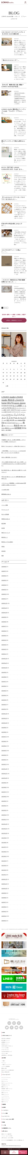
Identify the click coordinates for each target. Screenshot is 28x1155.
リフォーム (11, 417)
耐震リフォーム (4, 1086)
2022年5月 (4, 801)
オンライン (19, 408)
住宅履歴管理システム (6, 1128)
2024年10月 (4, 667)
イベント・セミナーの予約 (6, 1135)
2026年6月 (4, 575)
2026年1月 (4, 598)
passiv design (20, 403)
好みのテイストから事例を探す (7, 1070)
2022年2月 (4, 815)
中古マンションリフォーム (6, 1083)
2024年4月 (4, 695)
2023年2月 (4, 759)
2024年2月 (4, 704)
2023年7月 (4, 736)
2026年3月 (4, 589)
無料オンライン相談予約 (6, 1134)
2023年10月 (4, 723)
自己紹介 (3, 551)
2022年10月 (4, 778)
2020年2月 (4, 920)
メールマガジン (5, 1110)
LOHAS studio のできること (7, 1045)
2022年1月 (4, 819)
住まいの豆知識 (5, 514)
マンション (3, 1062)
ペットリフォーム (5, 1096)
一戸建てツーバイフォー (6, 1064)
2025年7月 (4, 626)
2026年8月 (4, 566)
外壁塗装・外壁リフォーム (6, 1088)
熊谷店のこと (4, 537)
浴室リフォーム (4, 1092)
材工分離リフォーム (5, 1040)
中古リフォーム (4, 1081)
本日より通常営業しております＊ (9, 457)
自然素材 (18, 428)
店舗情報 (4, 1104)
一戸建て (3, 1060)
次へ (7, 307)
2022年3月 (4, 810)
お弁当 (23, 405)
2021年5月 (4, 856)
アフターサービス (5, 1049)
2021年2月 (4, 870)
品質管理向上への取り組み (6, 1055)
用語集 (3, 1122)
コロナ (8, 410)
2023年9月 (4, 727)
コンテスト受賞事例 (5, 1066)
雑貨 (7, 430)
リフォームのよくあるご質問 (8, 1119)
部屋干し (3, 430)
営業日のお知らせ (5, 519)
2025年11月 (4, 608)
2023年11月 (4, 718)
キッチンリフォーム (5, 1090)
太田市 (15, 420)
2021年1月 (4, 874)
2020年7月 (4, 902)
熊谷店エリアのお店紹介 (7, 542)
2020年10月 (4, 888)
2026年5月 (4, 580)
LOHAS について (4, 1044)
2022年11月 (4, 773)
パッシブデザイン (7, 415)
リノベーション (4, 1079)
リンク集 (4, 1125)
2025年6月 (4, 631)
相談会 (7, 428)
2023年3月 (4, 755)
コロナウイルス (16, 410)
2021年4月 (4, 861)
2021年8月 (4, 842)
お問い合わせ (5, 1131)
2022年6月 (4, 796)
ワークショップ (5, 509)
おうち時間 (17, 406)
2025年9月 (4, 617)
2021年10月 (4, 833)
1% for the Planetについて (6, 1051)
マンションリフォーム (5, 1077)
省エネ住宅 (11, 428)
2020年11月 (4, 884)
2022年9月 (4, 782)
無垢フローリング (5, 532)
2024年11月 (4, 663)
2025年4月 (4, 640)
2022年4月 (4, 805)
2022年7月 (4, 792)
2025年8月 (4, 621)
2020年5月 (4, 907)
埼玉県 (12, 420)
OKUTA (10, 403)
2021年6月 (4, 851)
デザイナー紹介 (4, 1053)
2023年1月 (4, 764)
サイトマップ (3, 1140)
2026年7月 (4, 571)
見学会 (24, 428)
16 (24, 372)
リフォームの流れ (5, 1047)
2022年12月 (4, 769)
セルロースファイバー (13, 412)
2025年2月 (4, 649)
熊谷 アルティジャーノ (9, 425)
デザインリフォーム (5, 1098)
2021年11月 (4, 828)
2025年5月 (4, 635)
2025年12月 (4, 603)
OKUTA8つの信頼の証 (5, 1038)
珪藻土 (21, 425)
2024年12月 (4, 658)
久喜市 (4, 420)
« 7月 (7, 386)
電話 (5, 1152)
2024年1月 (4, 709)
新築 (2, 423)
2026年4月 (4, 585)
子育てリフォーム (5, 1099)
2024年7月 (4, 681)
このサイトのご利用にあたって (18, 1140)
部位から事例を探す (5, 1072)
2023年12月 (4, 713)
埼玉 (8, 420)
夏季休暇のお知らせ (6, 494)
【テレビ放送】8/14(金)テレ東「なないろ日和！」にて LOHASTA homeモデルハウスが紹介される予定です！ (13, 463)
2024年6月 (4, 686)
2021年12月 (4, 824)
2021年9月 (4, 838)
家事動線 (20, 420)
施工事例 (3, 523)
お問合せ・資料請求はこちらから (14, 320)
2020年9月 (4, 893)
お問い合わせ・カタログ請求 (7, 1137)
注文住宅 (9, 423)
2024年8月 (4, 677)
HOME (3, 1032)
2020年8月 (4, 897)
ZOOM (11, 405)
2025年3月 (4, 644)
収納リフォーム (4, 1101)
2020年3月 (4, 916)
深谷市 (14, 423)
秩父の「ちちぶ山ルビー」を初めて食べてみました (13, 446)
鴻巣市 (9, 430)
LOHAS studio (7, 2)
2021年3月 (4, 865)
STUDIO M (5, 405)
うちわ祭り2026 (5, 489)
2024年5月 (4, 690)
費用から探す (4, 1068)
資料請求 (14, 1152)
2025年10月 (4, 612)
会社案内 (4, 1107)
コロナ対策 (23, 410)
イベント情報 (4, 505)
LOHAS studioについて (7, 1035)
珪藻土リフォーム (5, 1094)
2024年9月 (4, 672)
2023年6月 (4, 741)
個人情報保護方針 (10, 1140)
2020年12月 (4, 879)
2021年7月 (4, 847)
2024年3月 (4, 700)
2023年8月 (4, 732)
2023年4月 (4, 750)
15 (21, 372)
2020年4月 (4, 911)
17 (3, 376)
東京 (6, 423)
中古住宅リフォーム (5, 1085)
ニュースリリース (5, 1116)
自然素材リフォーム (5, 1042)
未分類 (3, 528)
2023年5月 (4, 746)
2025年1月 (4, 654)
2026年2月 (4, 594)
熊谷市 (16, 425)
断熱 (23, 420)
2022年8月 (4, 787)
